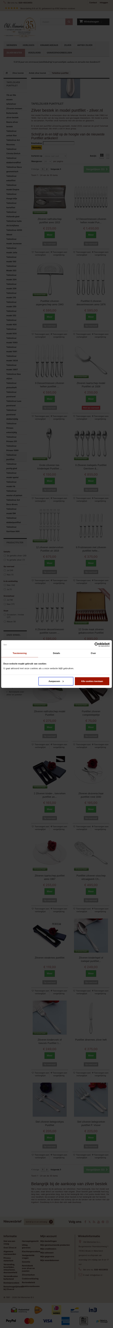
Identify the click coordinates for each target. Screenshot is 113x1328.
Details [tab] (56, 653)
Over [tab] (93, 653)
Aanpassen (54, 681)
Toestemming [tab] (20, 653)
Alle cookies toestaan (92, 681)
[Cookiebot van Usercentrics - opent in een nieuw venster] (97, 644)
